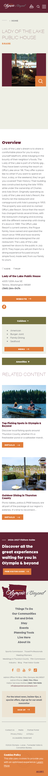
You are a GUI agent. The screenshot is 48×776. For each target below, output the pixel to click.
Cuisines (21, 320)
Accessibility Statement (22, 738)
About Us (24, 642)
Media (20, 730)
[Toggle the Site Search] (38, 6)
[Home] (24, 592)
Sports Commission (14, 651)
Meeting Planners (24, 655)
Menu (21, 349)
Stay (24, 623)
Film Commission (37, 659)
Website (21, 299)
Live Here (24, 637)
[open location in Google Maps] (24, 102)
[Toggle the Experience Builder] (31, 6)
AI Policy (29, 734)
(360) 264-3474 (11, 288)
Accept (40, 771)
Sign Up (22, 710)
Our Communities (24, 613)
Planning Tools (24, 632)
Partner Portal (33, 730)
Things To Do (24, 608)
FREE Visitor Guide (14, 571)
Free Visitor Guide (31, 662)
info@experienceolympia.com (24, 686)
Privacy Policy (16, 734)
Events (24, 627)
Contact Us (9, 730)
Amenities (21, 361)
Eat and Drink (24, 618)
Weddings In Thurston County (16, 659)
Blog (20, 662)
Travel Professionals (33, 651)
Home (14, 20)
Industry (12, 662)
